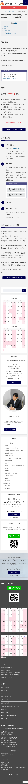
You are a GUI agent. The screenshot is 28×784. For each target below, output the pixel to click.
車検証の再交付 (8, 460)
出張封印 (7, 463)
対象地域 (6, 26)
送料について (4, 709)
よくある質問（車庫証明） (11, 473)
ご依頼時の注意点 (9, 475)
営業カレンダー (5, 687)
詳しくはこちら (10, 429)
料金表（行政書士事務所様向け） (9, 715)
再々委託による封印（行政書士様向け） (14, 465)
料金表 (6, 445)
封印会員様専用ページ (6, 712)
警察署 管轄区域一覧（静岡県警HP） (10, 674)
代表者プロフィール (6, 696)
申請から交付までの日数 (10, 33)
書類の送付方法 (5, 703)
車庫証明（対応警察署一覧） (12, 448)
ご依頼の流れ (7, 31)
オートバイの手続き (10, 455)
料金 (5, 28)
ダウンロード (4, 718)
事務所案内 (4, 690)
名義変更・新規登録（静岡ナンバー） (14, 450)
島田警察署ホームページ (9, 78)
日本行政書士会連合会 (6, 667)
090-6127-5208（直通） (14, 503)
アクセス (3, 693)
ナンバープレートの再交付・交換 (13, 458)
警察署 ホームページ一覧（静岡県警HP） (11, 672)
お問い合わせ (14, 514)
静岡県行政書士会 (5, 670)
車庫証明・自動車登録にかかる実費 (10, 706)
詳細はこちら (14, 382)
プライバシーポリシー (14, 774)
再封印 (6, 468)
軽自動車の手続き (9, 453)
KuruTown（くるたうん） (7, 677)
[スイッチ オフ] (20, 2)
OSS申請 (7, 470)
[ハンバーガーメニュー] (2, 2)
